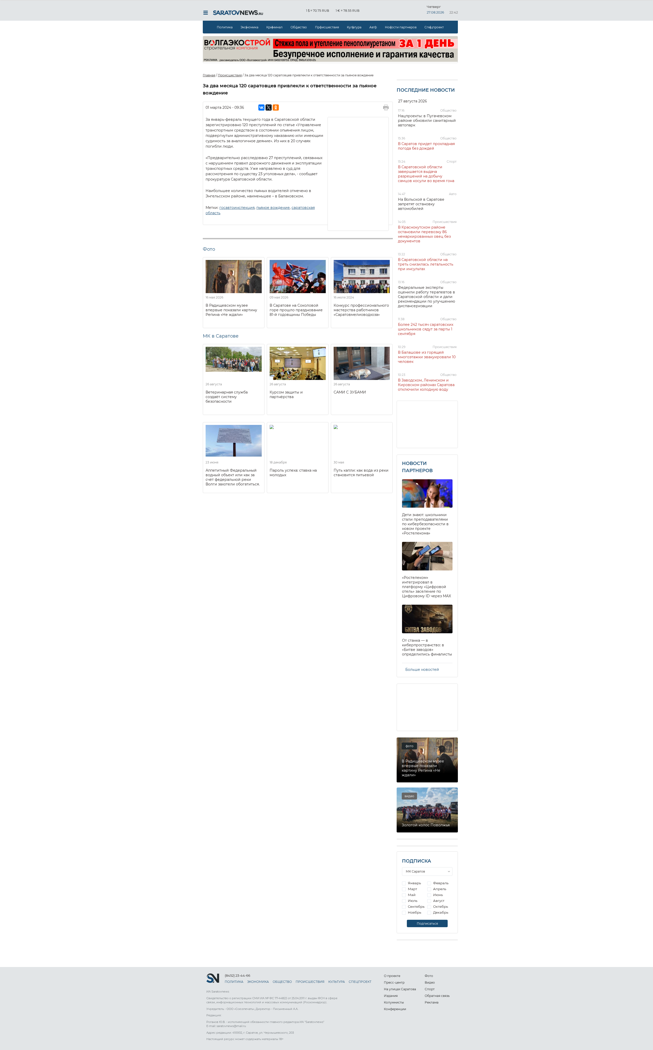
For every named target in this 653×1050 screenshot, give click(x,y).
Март (412, 889)
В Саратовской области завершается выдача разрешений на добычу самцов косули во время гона (426, 174)
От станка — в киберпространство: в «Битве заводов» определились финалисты (427, 647)
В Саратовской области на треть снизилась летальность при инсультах (425, 264)
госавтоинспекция (237, 207)
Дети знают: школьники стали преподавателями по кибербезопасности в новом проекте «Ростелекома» (425, 523)
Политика (225, 27)
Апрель (439, 889)
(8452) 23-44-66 (237, 975)
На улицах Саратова (400, 989)
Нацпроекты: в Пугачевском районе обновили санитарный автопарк (427, 120)
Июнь (437, 895)
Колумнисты (394, 1002)
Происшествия (327, 27)
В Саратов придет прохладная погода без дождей (426, 146)
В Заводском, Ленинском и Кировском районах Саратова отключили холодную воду (426, 385)
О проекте (392, 976)
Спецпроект (434, 27)
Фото (429, 976)
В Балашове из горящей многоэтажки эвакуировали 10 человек (427, 357)
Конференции (395, 1009)
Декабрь (440, 912)
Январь (414, 883)
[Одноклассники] (276, 107)
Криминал (274, 27)
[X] (269, 107)
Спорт (452, 161)
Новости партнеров (401, 27)
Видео (430, 982)
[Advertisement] (358, 173)
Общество (299, 27)
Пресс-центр (394, 982)
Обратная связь (437, 996)
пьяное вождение (273, 207)
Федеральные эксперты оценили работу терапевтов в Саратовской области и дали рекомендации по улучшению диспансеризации (426, 296)
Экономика (249, 27)
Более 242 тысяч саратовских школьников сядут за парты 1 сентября (425, 329)
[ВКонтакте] (261, 107)
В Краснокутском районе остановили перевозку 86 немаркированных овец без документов (424, 234)
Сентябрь (415, 906)
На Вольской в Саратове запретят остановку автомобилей (421, 204)
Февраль (440, 883)
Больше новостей (422, 669)
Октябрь (440, 906)
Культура (354, 27)
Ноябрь (414, 912)
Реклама (431, 1002)
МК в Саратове (220, 336)
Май (411, 895)
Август (438, 901)
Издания (391, 996)
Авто (373, 27)
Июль (412, 901)
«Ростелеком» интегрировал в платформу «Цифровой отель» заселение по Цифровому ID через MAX (426, 586)
